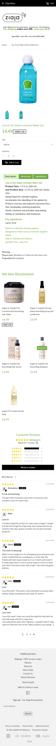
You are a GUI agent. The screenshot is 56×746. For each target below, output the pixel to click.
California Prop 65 (42, 726)
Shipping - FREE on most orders (28, 659)
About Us (28, 666)
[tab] (10, 176)
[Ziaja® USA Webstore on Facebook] (28, 693)
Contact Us (28, 673)
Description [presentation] (10, 176)
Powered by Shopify (40, 730)
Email (35, 687)
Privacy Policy (27, 726)
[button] (17, 448)
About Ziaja (28, 670)
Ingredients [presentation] (40, 176)
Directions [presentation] (26, 176)
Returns (28, 662)
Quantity (5, 151)
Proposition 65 (8, 258)
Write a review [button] (28, 467)
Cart (52, 3)
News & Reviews (28, 677)
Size (3, 140)
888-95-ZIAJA (24, 687)
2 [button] (26, 634)
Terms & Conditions (12, 726)
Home (4, 45)
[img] (8, 484)
